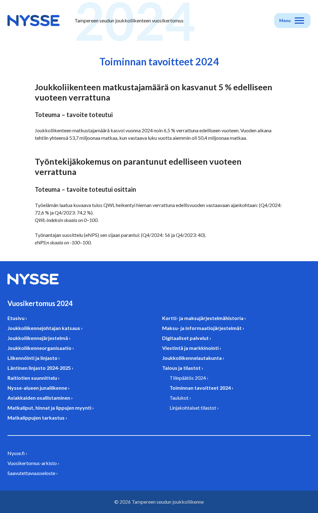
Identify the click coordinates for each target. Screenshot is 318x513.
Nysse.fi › (17, 453)
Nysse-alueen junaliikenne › (38, 388)
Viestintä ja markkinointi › (191, 348)
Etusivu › (17, 318)
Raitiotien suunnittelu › (33, 378)
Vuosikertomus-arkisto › (33, 463)
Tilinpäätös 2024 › (189, 378)
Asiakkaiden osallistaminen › (40, 398)
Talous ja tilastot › (182, 368)
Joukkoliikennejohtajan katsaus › (45, 328)
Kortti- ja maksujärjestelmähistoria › (204, 318)
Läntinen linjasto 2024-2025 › (40, 368)
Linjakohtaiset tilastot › (194, 408)
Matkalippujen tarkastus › (37, 418)
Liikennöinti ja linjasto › (33, 358)
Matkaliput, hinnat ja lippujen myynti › (50, 408)
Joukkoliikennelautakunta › (193, 358)
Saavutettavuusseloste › (32, 473)
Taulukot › (180, 398)
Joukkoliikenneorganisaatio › (40, 348)
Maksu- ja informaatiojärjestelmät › (203, 328)
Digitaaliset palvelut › (186, 338)
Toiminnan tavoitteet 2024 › (201, 388)
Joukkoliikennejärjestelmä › (38, 338)
